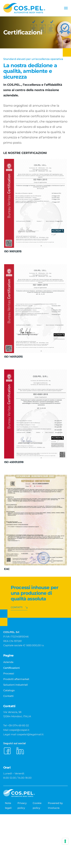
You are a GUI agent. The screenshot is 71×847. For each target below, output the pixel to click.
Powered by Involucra (55, 805)
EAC (7, 569)
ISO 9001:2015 (13, 251)
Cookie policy (37, 805)
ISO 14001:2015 (13, 356)
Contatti (16, 607)
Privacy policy (22, 805)
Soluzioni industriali (15, 684)
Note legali (8, 805)
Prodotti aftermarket (16, 679)
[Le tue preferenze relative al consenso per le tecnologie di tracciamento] (65, 841)
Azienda (8, 662)
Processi (8, 673)
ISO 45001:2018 (13, 462)
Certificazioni (11, 667)
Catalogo (9, 690)
